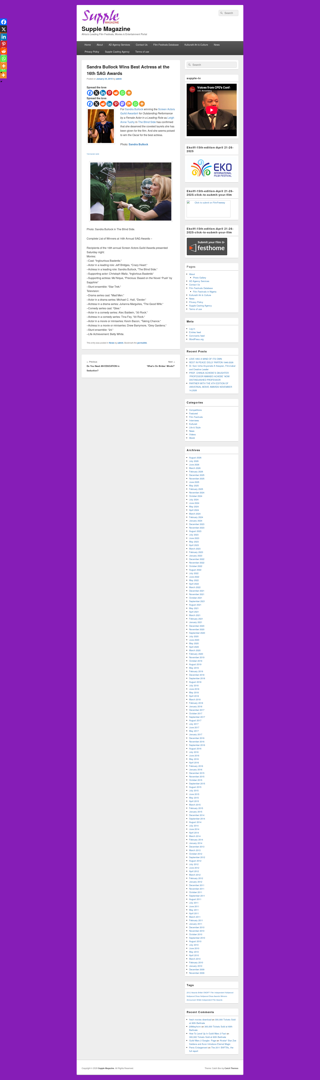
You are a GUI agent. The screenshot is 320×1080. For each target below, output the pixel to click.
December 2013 (196, 846)
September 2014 (197, 818)
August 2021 (195, 604)
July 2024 (193, 499)
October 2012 (195, 853)
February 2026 (196, 471)
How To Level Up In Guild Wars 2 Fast (207, 1033)
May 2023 (194, 541)
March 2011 (194, 916)
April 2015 (194, 801)
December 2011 (196, 885)
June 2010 (194, 948)
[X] (96, 93)
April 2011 (194, 913)
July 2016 (193, 752)
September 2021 (197, 601)
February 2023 (196, 552)
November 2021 (196, 594)
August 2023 (195, 531)
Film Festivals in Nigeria (204, 291)
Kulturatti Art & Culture (196, 44)
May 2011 (194, 909)
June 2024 (194, 503)
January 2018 (195, 706)
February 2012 (196, 878)
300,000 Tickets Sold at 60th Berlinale (207, 1037)
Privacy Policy (92, 51)
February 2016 (196, 766)
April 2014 (194, 832)
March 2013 (194, 850)
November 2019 (196, 657)
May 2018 (194, 692)
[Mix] (129, 104)
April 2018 (194, 695)
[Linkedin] (103, 93)
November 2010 (196, 930)
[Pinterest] (109, 93)
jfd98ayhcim (195, 1026)
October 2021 (195, 597)
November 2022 (196, 562)
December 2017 (196, 709)
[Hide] (1, 81)
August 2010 (195, 941)
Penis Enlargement (198, 1047)
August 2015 (195, 787)
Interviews (194, 420)
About (100, 44)
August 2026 (195, 457)
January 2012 (195, 881)
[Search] (221, 13)
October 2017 (195, 713)
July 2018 (193, 685)
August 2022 (195, 569)
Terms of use (142, 51)
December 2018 (196, 674)
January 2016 (195, 769)
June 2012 (194, 867)
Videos (192, 434)
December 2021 (196, 590)
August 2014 (195, 822)
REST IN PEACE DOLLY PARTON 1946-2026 (211, 362)
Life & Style (194, 427)
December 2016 (196, 738)
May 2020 (194, 643)
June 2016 (194, 755)
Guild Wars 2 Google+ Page (202, 1040)
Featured (193, 413)
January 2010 (195, 965)
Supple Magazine (106, 28)
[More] (129, 93)
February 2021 (196, 618)
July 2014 (193, 825)
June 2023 (194, 538)
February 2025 (196, 489)
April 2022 (194, 583)
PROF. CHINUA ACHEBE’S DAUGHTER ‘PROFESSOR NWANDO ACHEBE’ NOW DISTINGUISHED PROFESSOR (209, 376)
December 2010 (196, 927)
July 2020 (193, 636)
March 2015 (194, 804)
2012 (189, 992)
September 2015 (197, 783)
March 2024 (194, 513)
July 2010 (193, 944)
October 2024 (195, 496)
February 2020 (196, 653)
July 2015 (193, 790)
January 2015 (195, 811)
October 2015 (195, 780)
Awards (194, 992)
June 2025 (194, 482)
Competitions (195, 409)
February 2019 (196, 671)
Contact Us (142, 44)
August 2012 (195, 860)
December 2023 (196, 524)
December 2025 (196, 475)
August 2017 (195, 720)
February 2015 (196, 808)
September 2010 (197, 937)
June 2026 (194, 464)
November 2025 (196, 478)
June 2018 (194, 688)
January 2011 (195, 923)
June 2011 (194, 906)
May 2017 (194, 730)
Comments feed (196, 335)
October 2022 (195, 566)
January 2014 (195, 843)
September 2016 (197, 745)
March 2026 (194, 468)
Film (212, 992)
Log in (192, 328)
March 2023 (194, 548)
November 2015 (196, 776)
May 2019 (194, 667)
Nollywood (229, 992)
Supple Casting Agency (117, 51)
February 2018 (196, 702)
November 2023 (196, 527)
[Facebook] (90, 93)
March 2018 (194, 699)
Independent (219, 992)
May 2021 (194, 608)
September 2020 (197, 632)
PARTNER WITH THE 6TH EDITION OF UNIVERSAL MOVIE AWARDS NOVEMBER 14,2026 (210, 387)
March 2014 (194, 836)
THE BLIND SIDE (93, 154)
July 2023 (193, 534)
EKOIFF (207, 992)
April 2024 (194, 510)
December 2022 (196, 559)
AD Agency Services (119, 44)
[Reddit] (116, 93)
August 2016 (195, 748)
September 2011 (197, 895)
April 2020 (194, 646)
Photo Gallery (199, 277)
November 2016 (196, 741)
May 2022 (194, 580)
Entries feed (195, 332)
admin (119, 78)
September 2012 (197, 857)
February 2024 (196, 517)
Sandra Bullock (134, 109)
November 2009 (196, 972)
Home (87, 44)
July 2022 (193, 573)
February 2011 (196, 920)
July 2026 (193, 461)
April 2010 (194, 955)
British (200, 992)
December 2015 (196, 773)
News (217, 44)
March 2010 (194, 958)
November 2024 (196, 492)
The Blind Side (147, 122)
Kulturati (193, 423)
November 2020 (196, 629)
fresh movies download (200, 1019)
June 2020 (194, 639)
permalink (142, 342)
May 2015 (194, 797)
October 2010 (195, 934)
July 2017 (193, 723)
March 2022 (194, 587)
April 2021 (194, 611)
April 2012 (194, 871)
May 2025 (194, 485)
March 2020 (194, 650)
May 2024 (194, 506)
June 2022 (194, 576)
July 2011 (193, 902)
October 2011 (195, 892)
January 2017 (195, 734)
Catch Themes (231, 1068)
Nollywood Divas (193, 996)
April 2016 (194, 762)
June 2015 (194, 794)
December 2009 (196, 969)
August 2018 (195, 681)
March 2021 (194, 615)
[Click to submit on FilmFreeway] (208, 216)
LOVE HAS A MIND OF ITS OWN (205, 358)
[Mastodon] (122, 104)
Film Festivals (196, 416)
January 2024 (195, 520)
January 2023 (195, 555)
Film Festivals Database (166, 44)
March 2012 (194, 874)
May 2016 (194, 759)
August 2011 (195, 899)
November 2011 (196, 888)
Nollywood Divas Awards (210, 996)
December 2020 (196, 625)
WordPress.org (196, 339)
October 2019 (195, 660)
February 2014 (196, 839)
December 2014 (196, 815)
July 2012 (193, 864)
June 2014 (194, 829)
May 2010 (194, 951)
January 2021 (195, 622)
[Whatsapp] (122, 93)
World (192, 437)
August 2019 (195, 664)
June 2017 (194, 727)
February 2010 (196, 962)
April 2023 (194, 545)
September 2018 (197, 678)
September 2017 (197, 716)
